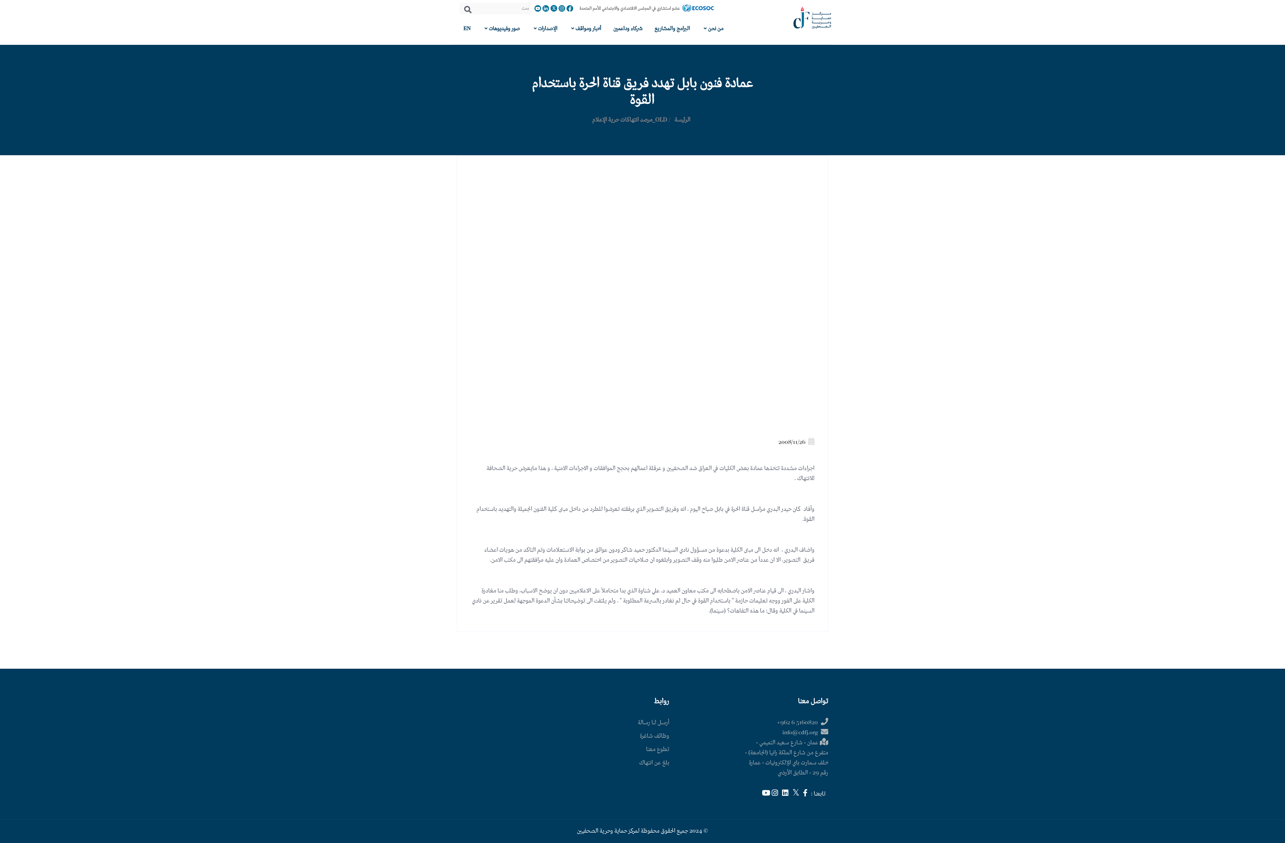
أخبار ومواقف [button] (587, 28)
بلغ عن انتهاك (654, 762)
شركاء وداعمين (627, 28)
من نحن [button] (715, 28)
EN (467, 28)
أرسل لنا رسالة (653, 722)
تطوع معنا (657, 749)
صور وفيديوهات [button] (504, 28)
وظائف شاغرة (654, 736)
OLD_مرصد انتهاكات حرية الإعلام (629, 119)
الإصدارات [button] (547, 28)
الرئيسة (682, 119)
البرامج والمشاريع (672, 28)
